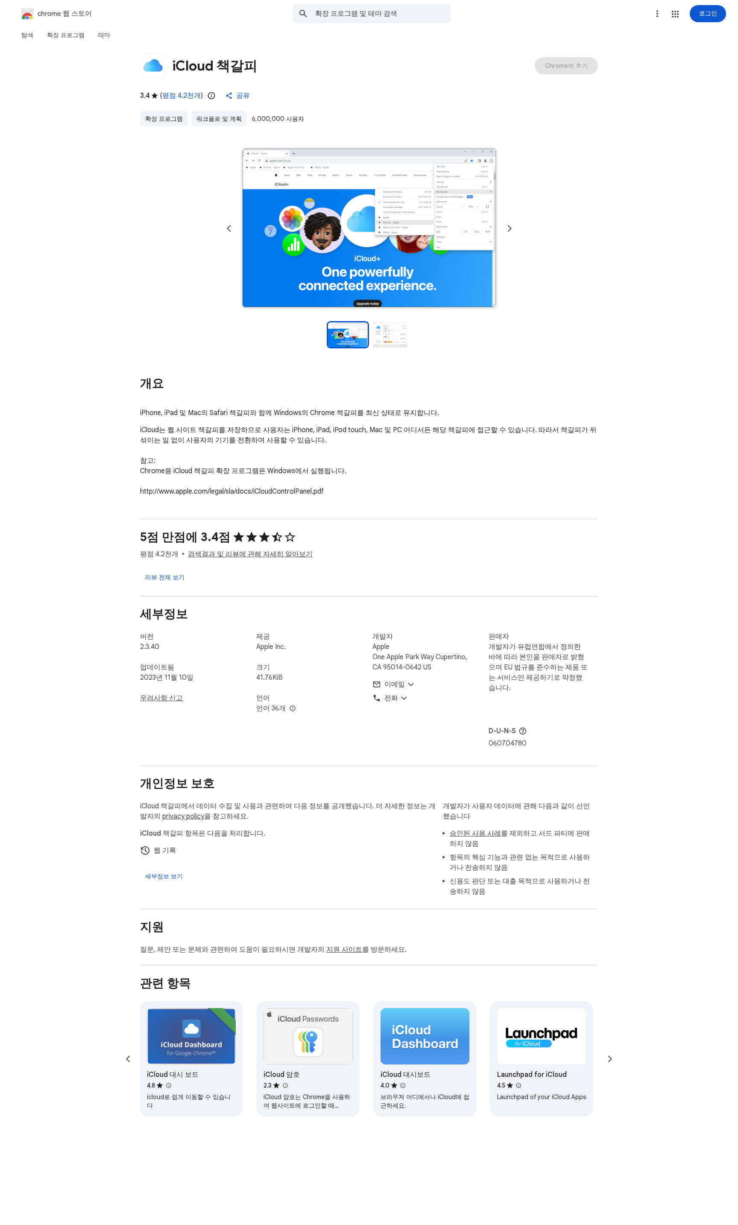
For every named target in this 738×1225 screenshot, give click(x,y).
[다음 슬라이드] (509, 228)
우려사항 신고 (161, 698)
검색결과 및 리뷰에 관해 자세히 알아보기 (250, 554)
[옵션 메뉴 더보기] (657, 13)
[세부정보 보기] (164, 876)
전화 (391, 698)
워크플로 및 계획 (219, 119)
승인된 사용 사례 (475, 833)
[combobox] (383, 14)
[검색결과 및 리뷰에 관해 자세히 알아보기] (523, 731)
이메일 (394, 684)
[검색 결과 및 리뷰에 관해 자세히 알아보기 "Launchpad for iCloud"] (518, 1085)
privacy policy (183, 816)
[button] (675, 14)
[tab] (27, 35)
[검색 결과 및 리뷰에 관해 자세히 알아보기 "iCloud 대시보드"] (402, 1085)
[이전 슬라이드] (228, 228)
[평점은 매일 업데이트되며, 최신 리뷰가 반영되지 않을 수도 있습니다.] (211, 95)
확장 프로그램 (164, 119)
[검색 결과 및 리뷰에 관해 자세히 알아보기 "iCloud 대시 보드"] (168, 1085)
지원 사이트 (344, 949)
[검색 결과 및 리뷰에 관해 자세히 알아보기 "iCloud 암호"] (285, 1085)
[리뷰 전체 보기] (165, 577)
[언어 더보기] (292, 709)
